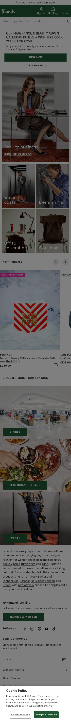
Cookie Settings (20, 715)
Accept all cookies (46, 715)
